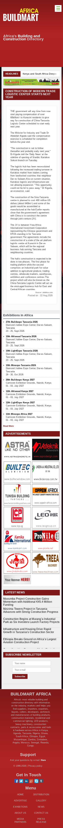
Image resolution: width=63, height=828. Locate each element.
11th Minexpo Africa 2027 (19, 414)
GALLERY (41, 800)
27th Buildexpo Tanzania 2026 (22, 322)
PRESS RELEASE (41, 820)
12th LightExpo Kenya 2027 (20, 402)
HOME (20, 794)
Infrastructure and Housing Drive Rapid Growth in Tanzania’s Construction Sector (28, 630)
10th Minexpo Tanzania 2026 (21, 365)
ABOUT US (20, 813)
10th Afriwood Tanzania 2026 (21, 336)
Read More (8, 426)
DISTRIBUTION (41, 794)
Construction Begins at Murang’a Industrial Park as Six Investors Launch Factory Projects (31, 620)
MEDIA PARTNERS (20, 820)
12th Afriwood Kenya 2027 (20, 391)
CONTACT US (41, 813)
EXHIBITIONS (20, 807)
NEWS (41, 807)
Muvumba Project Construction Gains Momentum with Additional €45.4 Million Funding (27, 601)
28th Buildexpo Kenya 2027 (20, 379)
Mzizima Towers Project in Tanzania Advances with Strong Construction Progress (30, 610)
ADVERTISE (20, 800)
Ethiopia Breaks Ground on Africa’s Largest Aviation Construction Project (29, 640)
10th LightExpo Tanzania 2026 (22, 350)
